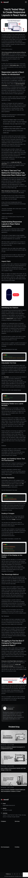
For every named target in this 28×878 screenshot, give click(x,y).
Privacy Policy (4, 839)
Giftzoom (17, 857)
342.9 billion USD (14, 65)
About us (3, 824)
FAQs (2, 837)
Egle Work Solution (19, 852)
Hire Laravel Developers (6, 852)
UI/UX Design (18, 836)
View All (3, 869)
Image (13, 519)
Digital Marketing (19, 839)
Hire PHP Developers (6, 850)
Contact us (3, 832)
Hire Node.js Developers (7, 855)
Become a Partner (5, 834)
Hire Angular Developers (6, 862)
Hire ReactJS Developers (7, 860)
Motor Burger (18, 855)
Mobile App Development (21, 833)
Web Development (19, 831)
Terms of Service (5, 842)
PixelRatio (6, 377)
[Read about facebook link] (12, 874)
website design (16, 213)
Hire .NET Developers (6, 857)
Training (3, 829)
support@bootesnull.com (9, 805)
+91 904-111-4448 (7, 810)
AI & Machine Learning (20, 824)
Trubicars (17, 850)
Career (2, 827)
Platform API (10, 318)
